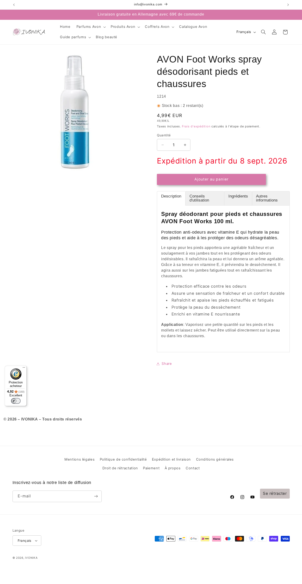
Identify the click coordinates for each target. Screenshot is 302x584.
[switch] (16, 401)
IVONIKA (31, 557)
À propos (173, 468)
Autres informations (267, 198)
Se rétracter (275, 493)
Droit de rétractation (120, 468)
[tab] (171, 198)
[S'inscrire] (95, 496)
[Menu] (24, 368)
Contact (193, 468)
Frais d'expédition (196, 126)
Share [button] (167, 363)
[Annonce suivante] (288, 4)
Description (171, 196)
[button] (90, 27)
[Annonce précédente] (14, 4)
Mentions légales (79, 459)
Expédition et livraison (171, 459)
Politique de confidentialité (123, 459)
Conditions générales (215, 459)
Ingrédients (238, 196)
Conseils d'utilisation (199, 198)
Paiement (151, 468)
